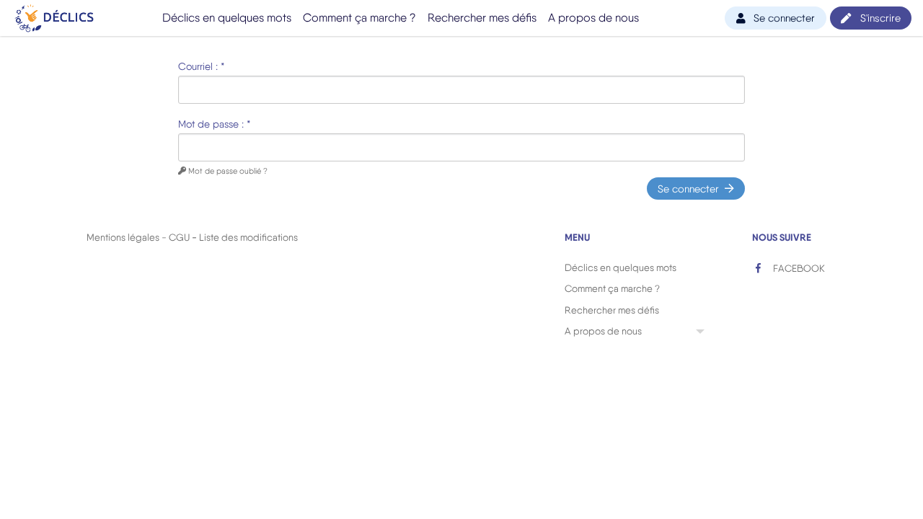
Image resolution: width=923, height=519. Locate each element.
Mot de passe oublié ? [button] (227, 171)
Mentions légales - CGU (138, 237)
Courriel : (201, 66)
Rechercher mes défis (482, 18)
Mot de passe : (214, 124)
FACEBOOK (798, 268)
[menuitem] (226, 18)
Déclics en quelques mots (226, 18)
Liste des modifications (248, 237)
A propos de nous (593, 18)
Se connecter (688, 188)
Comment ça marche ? (359, 18)
